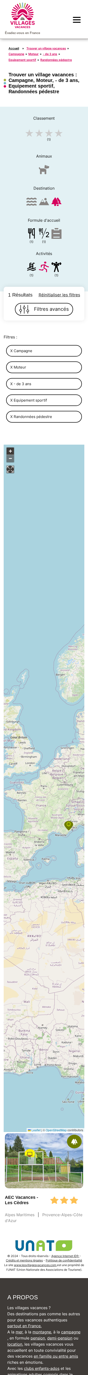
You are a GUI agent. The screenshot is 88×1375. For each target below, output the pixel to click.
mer (19, 1331)
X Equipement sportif (28, 400)
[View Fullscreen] (10, 469)
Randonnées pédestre (56, 60)
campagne (70, 1331)
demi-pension (59, 1338)
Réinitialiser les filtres (59, 294)
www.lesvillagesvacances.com (35, 1265)
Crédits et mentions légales (24, 1260)
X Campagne (21, 350)
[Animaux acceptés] (44, 171)
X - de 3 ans (20, 383)
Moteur (33, 54)
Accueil (14, 48)
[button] (68, 825)
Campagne (16, 54)
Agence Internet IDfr (65, 1256)
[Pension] (31, 234)
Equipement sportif (22, 60)
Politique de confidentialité (64, 1260)
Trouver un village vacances (46, 48)
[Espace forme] (56, 268)
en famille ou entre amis (56, 1356)
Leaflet (36, 1130)
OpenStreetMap (56, 1130)
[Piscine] (31, 268)
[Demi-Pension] (44, 234)
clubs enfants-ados (41, 1368)
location (14, 1344)
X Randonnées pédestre (31, 416)
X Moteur (18, 367)
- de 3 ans (50, 54)
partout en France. (24, 1325)
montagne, (42, 1331)
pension (38, 1338)
